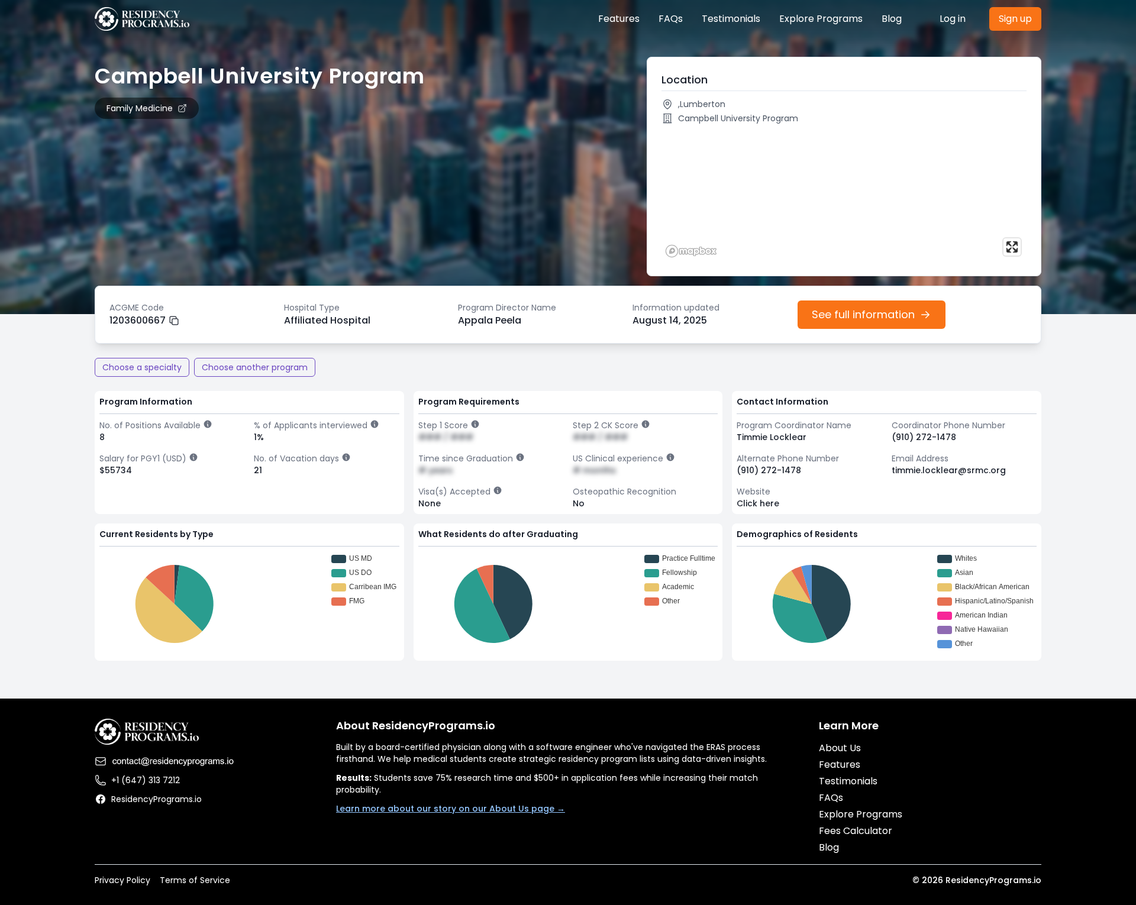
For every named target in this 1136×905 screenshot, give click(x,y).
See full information (863, 314)
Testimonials (731, 18)
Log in (953, 18)
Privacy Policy (122, 880)
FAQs (671, 18)
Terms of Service (195, 880)
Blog (892, 18)
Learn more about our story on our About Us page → (450, 808)
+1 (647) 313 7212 (145, 780)
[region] (844, 195)
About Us (840, 748)
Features (619, 18)
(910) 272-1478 (924, 437)
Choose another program (255, 367)
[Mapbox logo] (691, 251)
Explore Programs (821, 18)
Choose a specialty (142, 367)
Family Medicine (139, 108)
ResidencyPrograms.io (156, 799)
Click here (758, 503)
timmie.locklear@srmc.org (949, 470)
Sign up (1015, 18)
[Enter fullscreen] (1012, 247)
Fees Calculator (855, 831)
